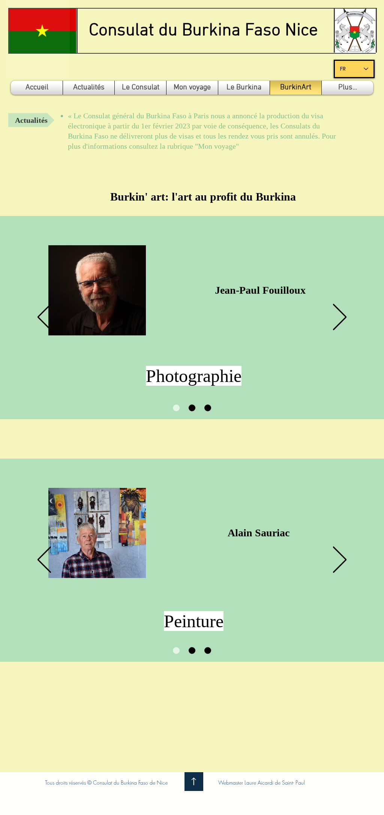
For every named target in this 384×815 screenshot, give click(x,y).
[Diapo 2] (192, 407)
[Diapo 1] (176, 407)
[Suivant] (339, 317)
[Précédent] (44, 317)
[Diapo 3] (207, 407)
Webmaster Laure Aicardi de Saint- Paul (261, 782)
